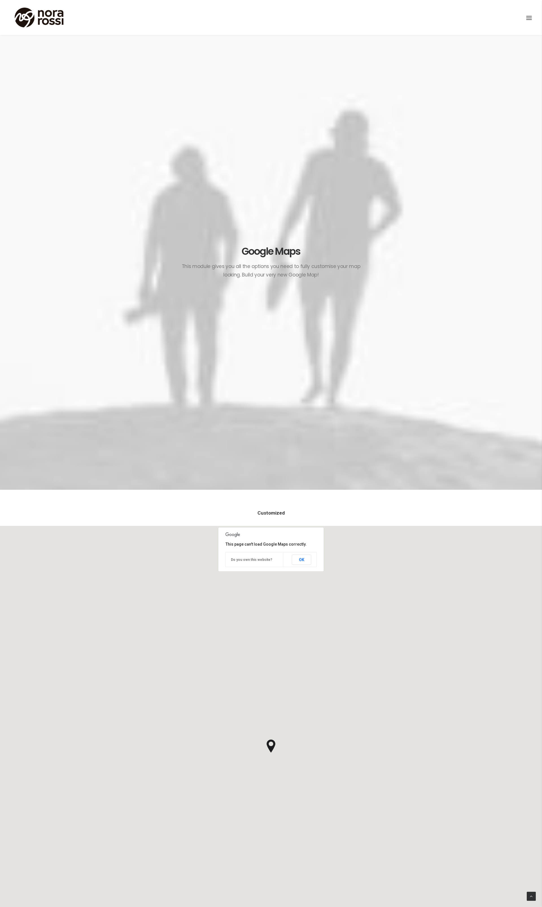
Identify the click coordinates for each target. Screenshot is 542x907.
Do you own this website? (251, 560)
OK (301, 559)
